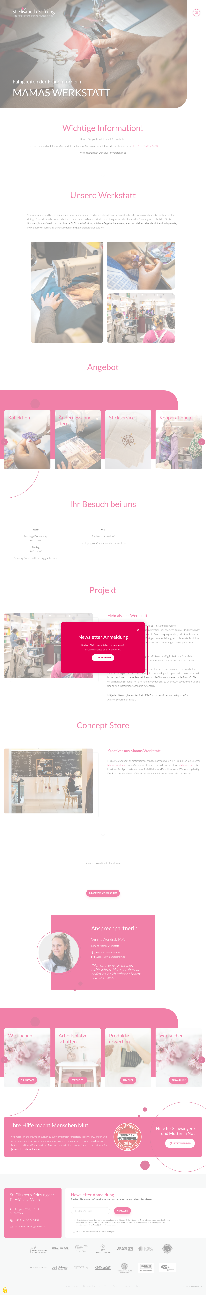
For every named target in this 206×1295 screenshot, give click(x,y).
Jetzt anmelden (103, 657)
